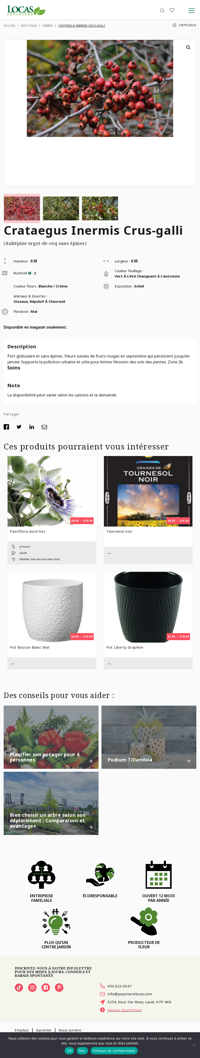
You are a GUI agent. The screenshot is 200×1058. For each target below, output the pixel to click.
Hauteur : (21, 261)
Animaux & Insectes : (30, 296)
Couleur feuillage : (129, 270)
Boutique (29, 26)
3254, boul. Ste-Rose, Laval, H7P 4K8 (139, 1001)
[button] (188, 47)
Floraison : (21, 311)
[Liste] (172, 10)
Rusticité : (23, 272)
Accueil (10, 26)
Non (82, 1051)
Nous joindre (70, 1030)
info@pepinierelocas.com (129, 993)
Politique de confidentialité (114, 1051)
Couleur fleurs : (25, 286)
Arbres (47, 26)
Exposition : (124, 286)
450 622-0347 (119, 986)
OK (69, 1051)
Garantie (43, 1030)
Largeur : (122, 261)
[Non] (193, 1045)
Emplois (22, 1030)
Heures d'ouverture (124, 1009)
